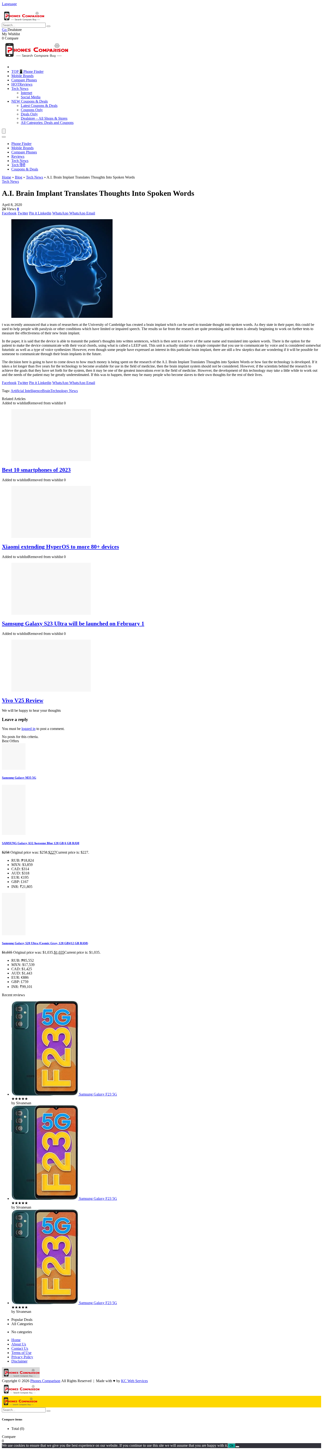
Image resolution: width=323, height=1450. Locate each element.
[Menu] (4, 131)
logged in (28, 729)
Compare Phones (24, 80)
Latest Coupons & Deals (39, 106)
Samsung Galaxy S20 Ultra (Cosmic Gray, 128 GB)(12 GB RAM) (45, 943)
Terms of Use (21, 1353)
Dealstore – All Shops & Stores (44, 118)
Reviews (21, 84)
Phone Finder (21, 144)
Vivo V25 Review (22, 700)
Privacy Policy (22, 1357)
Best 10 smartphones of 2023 (36, 470)
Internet (26, 93)
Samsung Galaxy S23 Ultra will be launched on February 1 (73, 623)
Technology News (64, 391)
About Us (18, 1344)
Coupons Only (32, 110)
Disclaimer (19, 1361)
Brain (46, 391)
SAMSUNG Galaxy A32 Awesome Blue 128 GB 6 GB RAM (40, 843)
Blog (18, 177)
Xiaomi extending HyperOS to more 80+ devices (60, 547)
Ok (232, 1445)
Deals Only (29, 114)
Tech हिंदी (18, 165)
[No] (237, 1446)
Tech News (19, 89)
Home (6, 177)
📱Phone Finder (27, 72)
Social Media (30, 97)
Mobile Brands (22, 76)
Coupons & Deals (29, 101)
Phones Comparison (45, 1381)
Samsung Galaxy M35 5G (19, 777)
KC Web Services (134, 1381)
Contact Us (19, 1348)
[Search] (4, 137)
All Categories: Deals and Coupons (47, 123)
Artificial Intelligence (26, 391)
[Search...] (48, 26)
